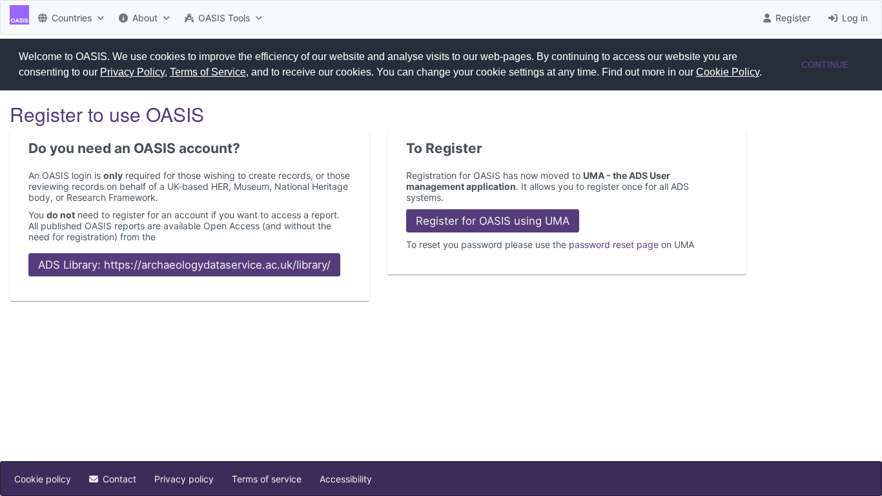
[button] (766, 74)
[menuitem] (69, 17)
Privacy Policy (132, 72)
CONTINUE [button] (824, 64)
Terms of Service (208, 72)
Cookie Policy (727, 72)
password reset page (614, 244)
